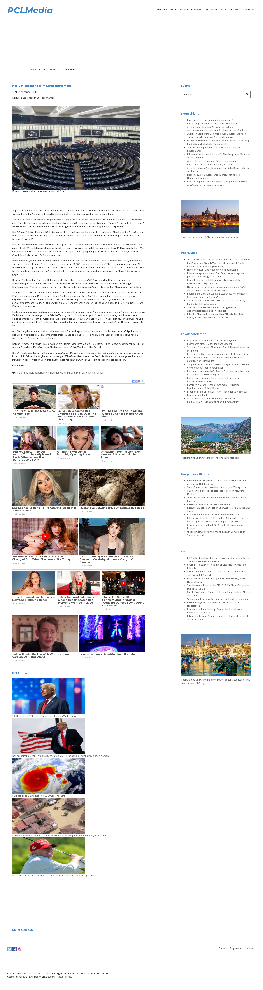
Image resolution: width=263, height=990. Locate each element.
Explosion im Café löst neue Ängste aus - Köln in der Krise (218, 354)
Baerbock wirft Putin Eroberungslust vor (208, 504)
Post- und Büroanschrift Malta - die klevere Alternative (210, 236)
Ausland (184, 9)
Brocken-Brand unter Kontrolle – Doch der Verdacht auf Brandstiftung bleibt (217, 393)
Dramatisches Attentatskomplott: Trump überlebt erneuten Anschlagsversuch (54, 875)
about (60, 976)
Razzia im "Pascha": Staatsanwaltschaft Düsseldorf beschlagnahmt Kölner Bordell (214, 386)
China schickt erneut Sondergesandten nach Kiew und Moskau (215, 492)
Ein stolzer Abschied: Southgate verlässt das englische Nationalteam (216, 580)
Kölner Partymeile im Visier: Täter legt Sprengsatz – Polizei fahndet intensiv (215, 380)
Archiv (222, 948)
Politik (173, 9)
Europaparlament (39, 372)
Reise (223, 9)
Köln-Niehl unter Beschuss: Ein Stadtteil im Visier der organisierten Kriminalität (215, 359)
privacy (68, 976)
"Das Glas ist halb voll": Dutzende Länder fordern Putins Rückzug (216, 499)
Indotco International (31, 973)
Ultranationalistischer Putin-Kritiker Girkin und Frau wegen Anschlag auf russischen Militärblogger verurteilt (218, 520)
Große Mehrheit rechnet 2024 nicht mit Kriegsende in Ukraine (215, 526)
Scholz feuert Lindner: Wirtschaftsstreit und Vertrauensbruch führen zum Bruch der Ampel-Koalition (217, 128)
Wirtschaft (235, 9)
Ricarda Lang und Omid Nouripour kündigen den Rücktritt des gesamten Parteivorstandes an (217, 183)
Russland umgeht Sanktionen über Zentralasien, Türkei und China (218, 509)
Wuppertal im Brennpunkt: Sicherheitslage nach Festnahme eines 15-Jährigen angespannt (212, 163)
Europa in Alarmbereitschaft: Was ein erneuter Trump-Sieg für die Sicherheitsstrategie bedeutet (218, 142)
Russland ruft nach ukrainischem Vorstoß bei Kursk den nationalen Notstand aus (216, 482)
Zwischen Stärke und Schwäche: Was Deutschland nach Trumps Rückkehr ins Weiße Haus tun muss (216, 135)
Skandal (54, 372)
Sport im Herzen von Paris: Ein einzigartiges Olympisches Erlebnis (217, 566)
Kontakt (251, 948)
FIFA (88, 372)
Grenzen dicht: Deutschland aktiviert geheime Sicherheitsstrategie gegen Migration (211, 309)
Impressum (236, 948)
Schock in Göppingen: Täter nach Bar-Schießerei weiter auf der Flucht (218, 169)
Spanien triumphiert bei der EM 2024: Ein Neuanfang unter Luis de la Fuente (218, 587)
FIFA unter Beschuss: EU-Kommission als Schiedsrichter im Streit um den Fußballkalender (218, 559)
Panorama (196, 9)
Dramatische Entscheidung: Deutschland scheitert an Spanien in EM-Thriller (215, 611)
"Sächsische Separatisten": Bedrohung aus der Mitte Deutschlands (214, 149)
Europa (71, 372)
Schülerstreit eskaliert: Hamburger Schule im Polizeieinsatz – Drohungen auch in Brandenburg (213, 400)
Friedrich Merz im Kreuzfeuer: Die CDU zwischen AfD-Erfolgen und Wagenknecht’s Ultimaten (215, 316)
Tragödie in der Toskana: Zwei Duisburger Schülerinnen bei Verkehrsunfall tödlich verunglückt (218, 366)
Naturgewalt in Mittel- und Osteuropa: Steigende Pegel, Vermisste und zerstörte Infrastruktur (216, 288)
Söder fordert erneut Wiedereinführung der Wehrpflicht (216, 487)
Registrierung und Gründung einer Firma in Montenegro (210, 457)
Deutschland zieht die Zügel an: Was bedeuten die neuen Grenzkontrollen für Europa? (217, 295)
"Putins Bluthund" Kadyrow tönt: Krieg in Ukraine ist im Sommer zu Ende (216, 533)
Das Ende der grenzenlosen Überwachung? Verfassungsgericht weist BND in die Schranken (212, 122)
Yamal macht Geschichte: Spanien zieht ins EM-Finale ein (217, 598)
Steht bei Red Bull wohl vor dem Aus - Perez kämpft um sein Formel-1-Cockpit (217, 573)
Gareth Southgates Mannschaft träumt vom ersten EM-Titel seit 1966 (219, 594)
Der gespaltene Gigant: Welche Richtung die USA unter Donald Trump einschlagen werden (60, 755)
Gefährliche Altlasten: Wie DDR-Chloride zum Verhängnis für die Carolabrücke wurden (217, 302)
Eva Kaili (80, 372)
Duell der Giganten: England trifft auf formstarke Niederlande (213, 604)
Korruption (98, 372)
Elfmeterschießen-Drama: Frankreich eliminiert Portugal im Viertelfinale (217, 618)
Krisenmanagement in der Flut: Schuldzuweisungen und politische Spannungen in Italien (59, 835)
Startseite (162, 9)
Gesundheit (248, 9)
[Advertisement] (131, 40)
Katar (63, 372)
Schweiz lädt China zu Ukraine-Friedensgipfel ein (213, 514)
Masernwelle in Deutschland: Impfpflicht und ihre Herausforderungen (213, 176)
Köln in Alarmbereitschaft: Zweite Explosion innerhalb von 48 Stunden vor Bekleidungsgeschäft (218, 373)
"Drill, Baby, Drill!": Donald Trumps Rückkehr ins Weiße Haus (44, 716)
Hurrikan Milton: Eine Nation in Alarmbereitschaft (38, 795)
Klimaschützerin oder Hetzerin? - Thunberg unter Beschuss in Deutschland (218, 156)
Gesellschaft (211, 9)
